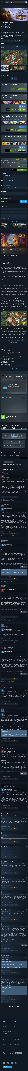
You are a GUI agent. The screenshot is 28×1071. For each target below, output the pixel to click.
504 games (6, 687)
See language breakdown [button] (4, 428)
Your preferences (23, 428)
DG (5, 685)
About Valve (16, 1024)
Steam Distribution (7, 1031)
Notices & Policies (7, 1044)
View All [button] (24, 231)
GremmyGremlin (8, 625)
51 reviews (6, 586)
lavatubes (6, 504)
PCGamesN (3, 272)
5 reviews (6, 626)
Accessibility (5, 1041)
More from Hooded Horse (13, 376)
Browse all (23, 156)
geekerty (6, 540)
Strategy (4, 40)
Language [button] (21, 452)
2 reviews (11, 748)
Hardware (16, 1028)
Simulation (10, 40)
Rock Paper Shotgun (5, 263)
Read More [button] (23, 566)
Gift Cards (5, 1033)
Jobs (15, 1026)
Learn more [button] (23, 201)
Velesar (5, 709)
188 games (6, 541)
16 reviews (12, 541)
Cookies (4, 1046)
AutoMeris (6, 785)
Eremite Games (8, 24)
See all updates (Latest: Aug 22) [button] (10, 255)
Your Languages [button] (8, 461)
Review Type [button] (4, 452)
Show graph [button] (23, 457)
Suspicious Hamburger (9, 647)
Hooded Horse (8, 26)
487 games (6, 786)
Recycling (16, 1031)
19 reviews (6, 473)
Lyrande (6, 747)
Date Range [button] (3, 455)
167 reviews (13, 648)
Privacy (4, 1039)
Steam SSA (5, 1026)
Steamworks (5, 1028)
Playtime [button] (11, 455)
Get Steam (16, 1039)
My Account (17, 1046)
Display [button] (17, 455)
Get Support (16, 1044)
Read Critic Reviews (13, 418)
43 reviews (12, 687)
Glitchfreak (6, 471)
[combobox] (15, 2)
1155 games (6, 648)
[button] (3, 6)
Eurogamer (3, 279)
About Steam (6, 1024)
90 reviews (6, 506)
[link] (15, 89)
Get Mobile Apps (7, 1066)
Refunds (4, 1049)
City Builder (18, 40)
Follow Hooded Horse (11, 384)
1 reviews (6, 711)
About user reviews (14, 428)
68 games (6, 748)
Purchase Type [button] (13, 452)
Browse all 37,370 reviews (14, 1006)
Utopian (6, 585)
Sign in (2, 74)
